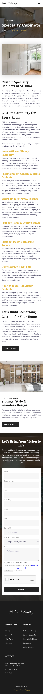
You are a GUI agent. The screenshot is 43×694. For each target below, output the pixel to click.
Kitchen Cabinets (29, 635)
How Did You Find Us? (11, 537)
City (5, 490)
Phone (6, 519)
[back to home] (9, 3)
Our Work (9, 639)
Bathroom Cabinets (30, 631)
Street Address (9, 481)
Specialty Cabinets (19, 30)
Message (7, 547)
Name (6, 472)
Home (4, 30)
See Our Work (10, 424)
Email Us (8, 673)
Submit (21, 590)
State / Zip (7, 500)
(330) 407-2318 (11, 669)
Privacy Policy (19, 690)
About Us (9, 635)
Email (6, 509)
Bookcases (27, 643)
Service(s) (7, 528)
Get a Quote (10, 349)
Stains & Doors (28, 647)
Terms (27, 690)
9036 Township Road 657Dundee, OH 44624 (15, 665)
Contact (8, 643)
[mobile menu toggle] (39, 3)
